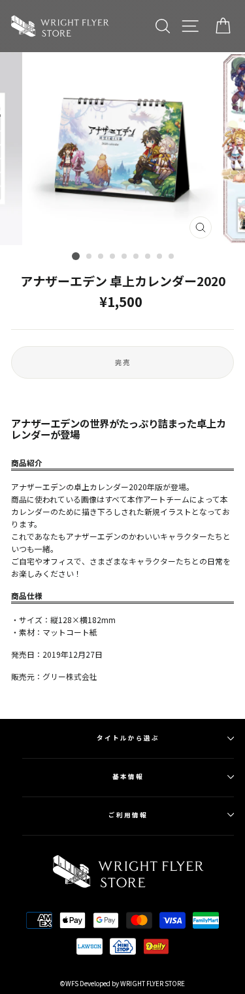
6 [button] (136, 257)
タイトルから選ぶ (128, 737)
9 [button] (172, 257)
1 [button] (76, 256)
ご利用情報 (128, 814)
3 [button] (101, 257)
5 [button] (125, 257)
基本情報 (128, 776)
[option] (123, 148)
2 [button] (89, 257)
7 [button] (148, 257)
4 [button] (113, 257)
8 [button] (160, 257)
